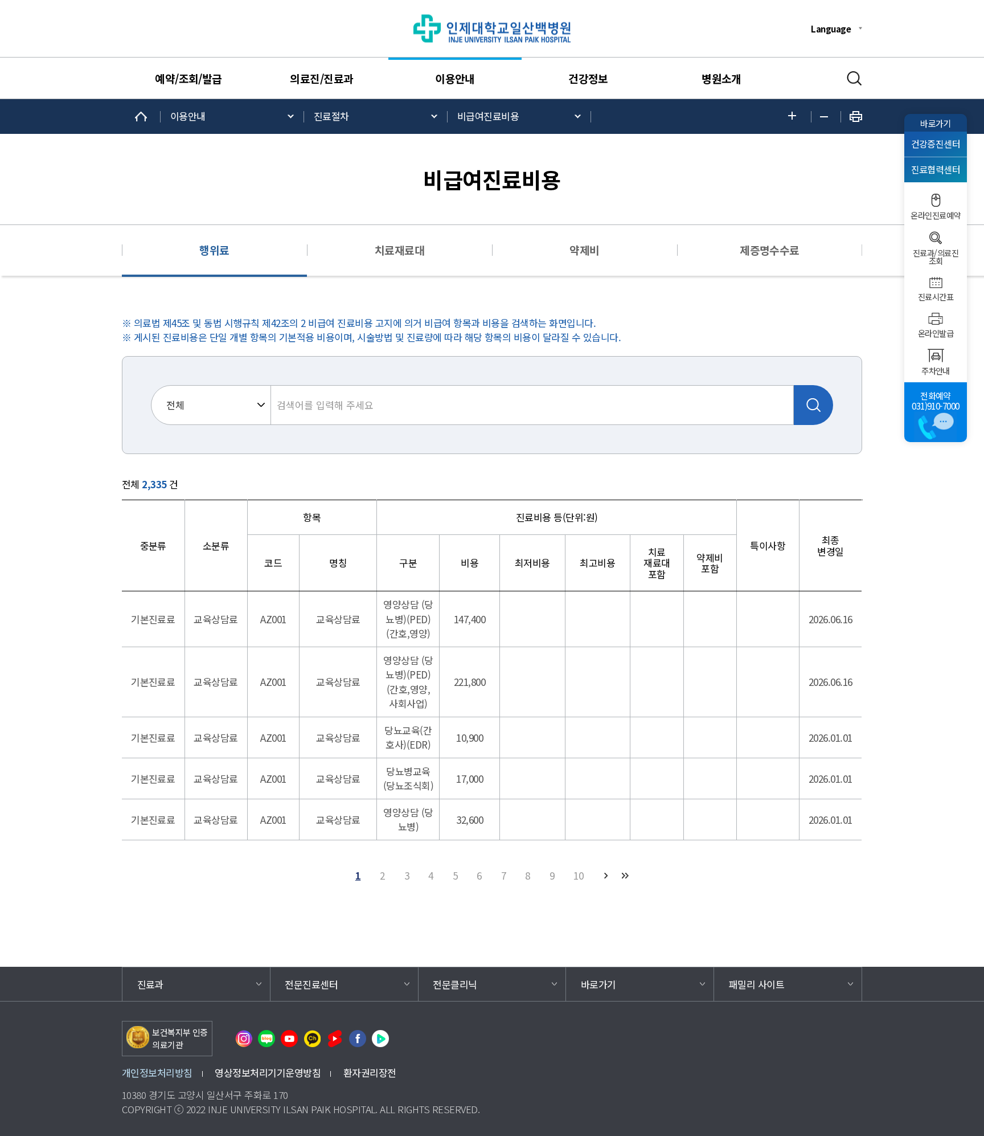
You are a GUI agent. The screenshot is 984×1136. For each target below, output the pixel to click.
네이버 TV (380, 1038)
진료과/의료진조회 (935, 257)
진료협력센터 (936, 169)
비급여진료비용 (488, 116)
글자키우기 (795, 116)
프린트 (856, 116)
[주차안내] (935, 355)
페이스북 (357, 1038)
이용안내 (455, 79)
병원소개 (721, 79)
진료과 (150, 984)
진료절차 (331, 116)
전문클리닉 (455, 984)
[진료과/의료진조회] (935, 237)
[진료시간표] (935, 282)
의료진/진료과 (321, 79)
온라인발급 (935, 333)
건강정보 (588, 79)
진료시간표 (935, 297)
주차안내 (935, 371)
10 (578, 875)
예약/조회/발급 (188, 79)
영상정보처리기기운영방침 (268, 1072)
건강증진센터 (936, 143)
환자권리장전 (369, 1072)
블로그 (266, 1038)
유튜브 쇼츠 (334, 1038)
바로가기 (935, 123)
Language (831, 28)
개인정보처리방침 (157, 1072)
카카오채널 (312, 1038)
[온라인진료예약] (935, 200)
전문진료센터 (311, 984)
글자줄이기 (826, 117)
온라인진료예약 (935, 215)
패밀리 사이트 (756, 984)
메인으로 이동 (141, 116)
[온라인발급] (935, 319)
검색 (854, 78)
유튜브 (289, 1038)
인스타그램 (243, 1038)
